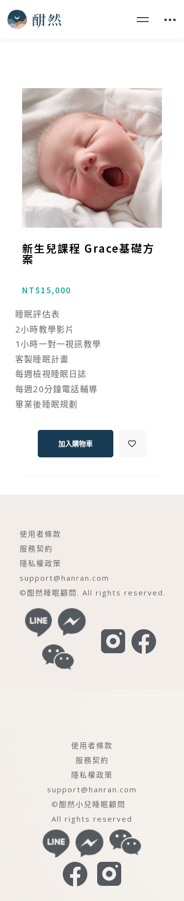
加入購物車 (75, 444)
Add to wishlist (132, 443)
